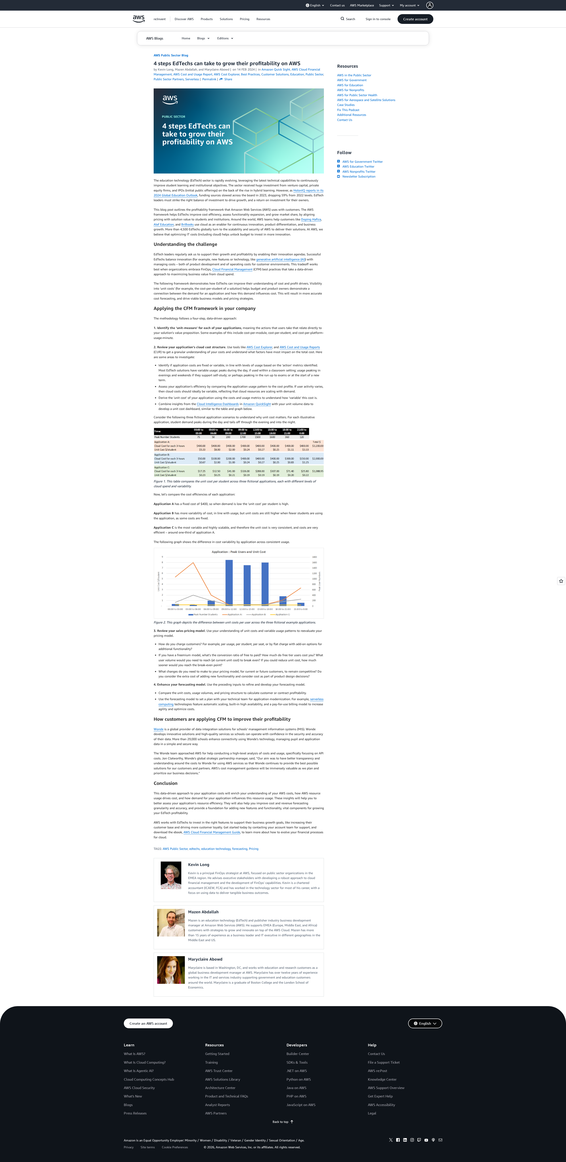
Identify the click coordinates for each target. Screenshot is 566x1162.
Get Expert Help (380, 1096)
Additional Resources (351, 115)
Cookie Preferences (175, 1147)
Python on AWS (299, 1079)
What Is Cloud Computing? (145, 1062)
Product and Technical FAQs (226, 1096)
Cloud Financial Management (232, 269)
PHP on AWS (296, 1096)
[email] (440, 1140)
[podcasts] (433, 1140)
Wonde (158, 729)
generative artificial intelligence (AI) (280, 259)
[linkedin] (405, 1140)
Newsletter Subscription (358, 176)
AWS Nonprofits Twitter (358, 171)
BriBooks (187, 224)
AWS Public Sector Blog (171, 55)
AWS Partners (216, 1113)
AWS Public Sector (175, 848)
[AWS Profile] (429, 5)
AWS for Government (352, 80)
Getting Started (217, 1053)
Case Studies (346, 105)
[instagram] (412, 1140)
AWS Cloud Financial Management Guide (212, 832)
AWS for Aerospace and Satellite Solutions (366, 100)
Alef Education (164, 224)
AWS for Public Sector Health (357, 95)
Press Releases (135, 1113)
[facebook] (398, 1140)
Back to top (280, 1122)
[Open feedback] (561, 581)
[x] (391, 1140)
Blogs (128, 1105)
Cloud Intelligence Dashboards (218, 404)
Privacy (129, 1147)
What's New (133, 1096)
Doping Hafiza (311, 219)
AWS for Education (350, 85)
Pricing (253, 848)
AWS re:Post (377, 1070)
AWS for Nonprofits (350, 90)
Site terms (148, 1147)
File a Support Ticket (384, 1062)
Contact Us (344, 120)
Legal (372, 1113)
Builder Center (298, 1053)
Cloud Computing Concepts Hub (149, 1079)
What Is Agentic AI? (139, 1070)
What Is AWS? (134, 1053)
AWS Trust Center (219, 1070)
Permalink (209, 79)
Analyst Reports (217, 1105)
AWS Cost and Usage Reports (300, 347)
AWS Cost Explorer (259, 347)
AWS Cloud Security (139, 1088)
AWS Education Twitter (357, 166)
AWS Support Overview (386, 1088)
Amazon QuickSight (257, 404)
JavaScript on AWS (301, 1105)
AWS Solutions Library (222, 1079)
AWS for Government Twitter (362, 161)
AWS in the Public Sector (354, 75)
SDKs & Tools (297, 1062)
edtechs (194, 848)
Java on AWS (296, 1088)
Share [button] (228, 79)
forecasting (239, 848)
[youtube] (426, 1140)
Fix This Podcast (348, 110)
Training (211, 1062)
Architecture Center (220, 1088)
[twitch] (419, 1140)
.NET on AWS (297, 1070)
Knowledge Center (382, 1079)
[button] (184, 19)
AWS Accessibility (381, 1105)
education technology (216, 848)
